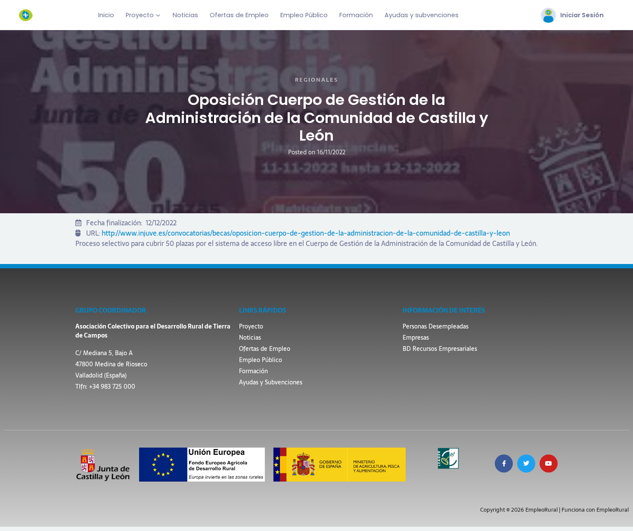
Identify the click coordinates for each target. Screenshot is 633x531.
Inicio (106, 15)
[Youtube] (549, 463)
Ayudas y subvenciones (422, 15)
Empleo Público (304, 15)
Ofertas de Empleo (239, 15)
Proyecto (140, 15)
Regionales (316, 79)
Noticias (185, 15)
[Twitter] (526, 463)
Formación (356, 15)
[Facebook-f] (504, 463)
